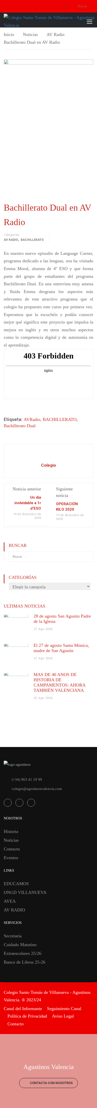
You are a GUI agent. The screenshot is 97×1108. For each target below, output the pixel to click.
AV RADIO (14, 909)
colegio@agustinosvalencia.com (37, 789)
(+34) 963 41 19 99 (27, 779)
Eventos (11, 857)
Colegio (48, 465)
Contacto (12, 848)
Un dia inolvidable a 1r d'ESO (27, 503)
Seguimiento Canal (64, 1008)
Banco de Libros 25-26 (24, 962)
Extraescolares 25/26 (22, 953)
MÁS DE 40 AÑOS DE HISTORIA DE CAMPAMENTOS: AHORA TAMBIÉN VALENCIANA (59, 682)
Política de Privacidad (27, 1016)
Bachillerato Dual (20, 425)
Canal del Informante (23, 1008)
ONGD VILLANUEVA (25, 892)
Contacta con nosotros (51, 1083)
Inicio (9, 34)
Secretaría (13, 935)
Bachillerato (32, 240)
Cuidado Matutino (20, 944)
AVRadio (32, 419)
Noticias (30, 34)
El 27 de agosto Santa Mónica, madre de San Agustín (61, 648)
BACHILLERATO (60, 419)
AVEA (10, 901)
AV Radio (55, 34)
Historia (11, 831)
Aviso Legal (63, 1016)
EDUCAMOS (16, 883)
